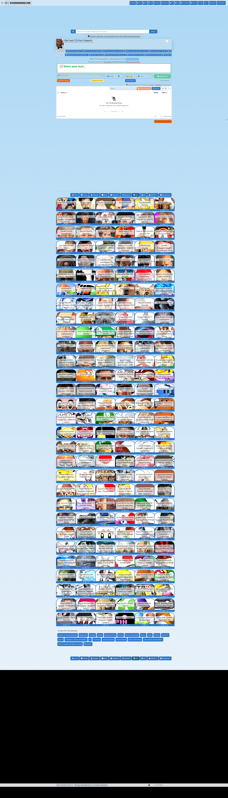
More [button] (205, 3)
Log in (151, 85)
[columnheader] (106, 92)
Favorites (194, 3)
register (158, 85)
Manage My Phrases (97, 80)
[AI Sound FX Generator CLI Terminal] (73, 785)
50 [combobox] (155, 116)
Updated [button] (116, 195)
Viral (151, 3)
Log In (221, 3)
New (178, 3)
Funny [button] (85, 195)
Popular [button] (95, 195)
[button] (167, 41)
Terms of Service (108, 62)
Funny (140, 3)
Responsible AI (134, 59)
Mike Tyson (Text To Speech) (74, 51)
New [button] (105, 195)
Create (185, 3)
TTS (172, 3)
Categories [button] (166, 195)
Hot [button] (137, 195)
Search (133, 3)
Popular (157, 3)
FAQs (127, 59)
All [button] (144, 195)
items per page (167, 116)
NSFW (153, 195)
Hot (146, 3)
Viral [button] (75, 195)
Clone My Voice (130, 80)
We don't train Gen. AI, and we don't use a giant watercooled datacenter (115, 36)
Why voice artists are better (133, 62)
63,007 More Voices (63, 80)
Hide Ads (213, 3)
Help (201, 3)
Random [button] (127, 195)
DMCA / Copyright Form (164, 121)
